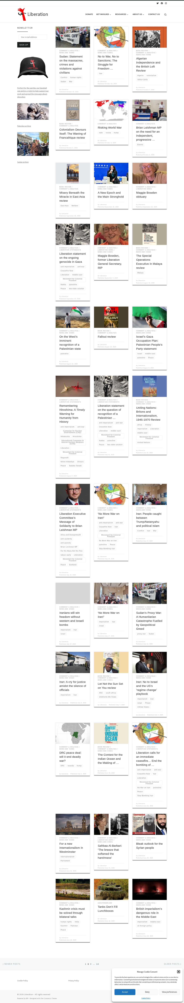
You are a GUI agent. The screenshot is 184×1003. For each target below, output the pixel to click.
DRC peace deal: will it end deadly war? (70, 756)
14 (97, 964)
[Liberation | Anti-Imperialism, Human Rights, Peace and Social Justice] (22, 14)
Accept (125, 992)
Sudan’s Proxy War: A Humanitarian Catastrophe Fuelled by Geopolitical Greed (149, 621)
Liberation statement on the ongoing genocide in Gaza (72, 257)
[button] (178, 971)
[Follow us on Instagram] (166, 3)
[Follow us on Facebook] (162, 3)
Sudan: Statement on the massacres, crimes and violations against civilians (71, 64)
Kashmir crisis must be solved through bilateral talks (72, 912)
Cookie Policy (145, 998)
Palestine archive (24, 126)
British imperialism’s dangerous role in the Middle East (149, 912)
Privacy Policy (73, 981)
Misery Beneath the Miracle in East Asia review (72, 196)
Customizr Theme (50, 998)
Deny (147, 992)
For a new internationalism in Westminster (71, 847)
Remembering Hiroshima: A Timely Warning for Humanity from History (72, 413)
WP (27, 998)
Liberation (65, 89)
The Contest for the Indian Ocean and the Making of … (110, 758)
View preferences (169, 992)
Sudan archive (23, 162)
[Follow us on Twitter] (158, 3)
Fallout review (107, 336)
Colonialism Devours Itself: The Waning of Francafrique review (72, 133)
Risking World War (110, 127)
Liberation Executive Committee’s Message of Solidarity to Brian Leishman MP (72, 521)
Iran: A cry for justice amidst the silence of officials (72, 686)
